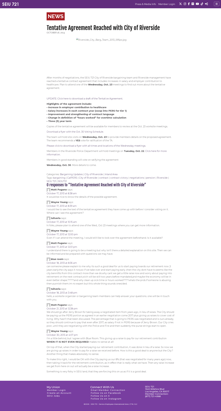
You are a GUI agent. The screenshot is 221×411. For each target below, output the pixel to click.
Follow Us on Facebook (106, 393)
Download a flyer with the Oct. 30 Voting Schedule (75, 131)
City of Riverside (94, 174)
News (56, 16)
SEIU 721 (51, 181)
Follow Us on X (100, 396)
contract (103, 177)
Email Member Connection (108, 390)
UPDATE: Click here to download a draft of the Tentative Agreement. (85, 98)
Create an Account (59, 393)
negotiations (137, 177)
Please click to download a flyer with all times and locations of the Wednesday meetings (96, 145)
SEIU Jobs (53, 396)
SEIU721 (62, 181)
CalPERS (72, 177)
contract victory (119, 177)
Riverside (162, 177)
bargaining (59, 177)
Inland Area (111, 174)
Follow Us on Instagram (106, 399)
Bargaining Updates (71, 174)
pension (150, 177)
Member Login (166, 4)
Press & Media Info (145, 4)
